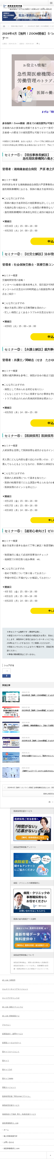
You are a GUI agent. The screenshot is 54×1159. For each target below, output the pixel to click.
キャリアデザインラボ (10, 998)
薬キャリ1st (7, 1070)
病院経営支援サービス (10, 1105)
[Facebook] (6, 671)
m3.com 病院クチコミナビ (12, 1007)
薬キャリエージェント (10, 1052)
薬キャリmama (7, 1078)
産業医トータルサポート (11, 1043)
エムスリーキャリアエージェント (15, 989)
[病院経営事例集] (13, 7)
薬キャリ (5, 1061)
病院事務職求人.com (10, 1123)
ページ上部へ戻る (50, 1155)
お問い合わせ (9, 1142)
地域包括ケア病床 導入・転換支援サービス (19, 1114)
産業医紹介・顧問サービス (12, 1034)
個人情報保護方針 (10, 1136)
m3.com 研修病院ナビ (11, 1016)
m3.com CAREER (8, 980)
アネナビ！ (6, 1025)
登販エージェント (9, 1087)
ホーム (6, 1130)
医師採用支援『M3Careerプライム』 (16, 1096)
